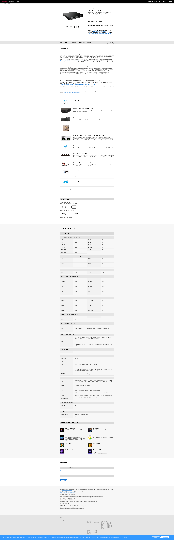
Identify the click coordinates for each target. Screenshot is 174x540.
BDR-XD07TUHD (109, 526)
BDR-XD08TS (109, 524)
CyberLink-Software (63, 479)
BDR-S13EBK (95, 530)
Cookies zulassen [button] (165, 537)
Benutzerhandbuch (63, 470)
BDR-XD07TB (102, 527)
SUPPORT (89, 42)
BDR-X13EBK (102, 523)
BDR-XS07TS (102, 526)
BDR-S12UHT (89, 532)
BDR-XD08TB (102, 524)
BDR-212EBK (89, 533)
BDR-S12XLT (95, 532)
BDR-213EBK (89, 531)
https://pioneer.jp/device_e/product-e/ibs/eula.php (72, 92)
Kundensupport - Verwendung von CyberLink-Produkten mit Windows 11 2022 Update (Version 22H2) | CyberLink (78, 84)
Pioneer (63, 517)
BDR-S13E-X (88, 530)
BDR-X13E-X (102, 522)
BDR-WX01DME (89, 522)
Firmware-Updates (63, 480)
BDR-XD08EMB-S (109, 523)
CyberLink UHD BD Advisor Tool (110, 42)
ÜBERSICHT (74, 42)
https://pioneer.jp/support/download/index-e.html (100, 31)
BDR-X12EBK (102, 528)
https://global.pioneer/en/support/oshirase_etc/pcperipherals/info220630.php (100, 33)
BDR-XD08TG (102, 525)
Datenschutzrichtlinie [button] (124, 537)
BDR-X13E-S (109, 522)
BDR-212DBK (95, 531)
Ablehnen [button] (155, 537)
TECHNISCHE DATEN (81, 42)
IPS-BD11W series (96, 522)
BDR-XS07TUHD (64, 42)
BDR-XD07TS (109, 527)
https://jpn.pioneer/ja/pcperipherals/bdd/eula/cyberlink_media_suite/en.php (72, 60)
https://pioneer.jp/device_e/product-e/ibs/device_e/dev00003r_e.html (67, 492)
